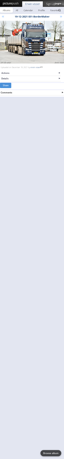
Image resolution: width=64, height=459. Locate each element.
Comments (6, 92)
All (17, 10)
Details (5, 78)
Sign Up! (51, 4)
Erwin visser (32, 4)
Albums (6, 10)
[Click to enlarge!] (32, 42)
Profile (41, 10)
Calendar (28, 10)
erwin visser (35, 67)
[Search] (59, 10)
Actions (5, 73)
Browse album (51, 453)
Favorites (54, 10)
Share (6, 85)
